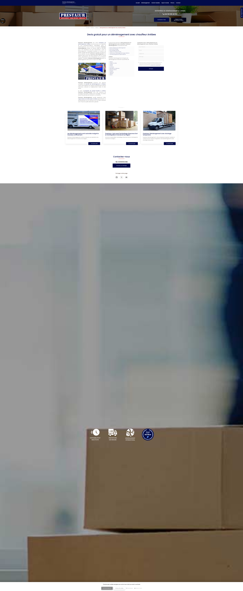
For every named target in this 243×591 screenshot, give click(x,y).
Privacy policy (138, 588)
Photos (172, 3)
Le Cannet (112, 67)
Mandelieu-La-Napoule (114, 68)
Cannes (111, 64)
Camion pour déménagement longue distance (119, 53)
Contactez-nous (161, 19)
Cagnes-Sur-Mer (113, 63)
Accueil (138, 3)
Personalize (130, 588)
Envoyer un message (121, 165)
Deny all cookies (119, 588)
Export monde (165, 3)
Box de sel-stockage (114, 49)
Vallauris (111, 73)
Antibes (96, 27)
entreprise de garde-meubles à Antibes (95, 91)
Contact (178, 3)
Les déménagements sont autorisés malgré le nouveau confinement (83, 134)
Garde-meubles (155, 3)
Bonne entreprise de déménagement (117, 47)
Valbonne (112, 72)
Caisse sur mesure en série (115, 51)
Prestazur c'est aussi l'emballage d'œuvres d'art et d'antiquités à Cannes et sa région (121, 134)
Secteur (92, 27)
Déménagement (145, 3)
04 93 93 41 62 (170, 14)
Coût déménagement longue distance (118, 54)
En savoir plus (94, 143)
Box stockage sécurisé (114, 50)
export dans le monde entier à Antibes (88, 99)
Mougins (111, 70)
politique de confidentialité (155, 65)
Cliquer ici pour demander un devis (178, 19)
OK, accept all (107, 588)
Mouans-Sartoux (113, 69)
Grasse (111, 65)
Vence (111, 74)
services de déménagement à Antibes (95, 84)
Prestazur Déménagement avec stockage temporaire (157, 134)
